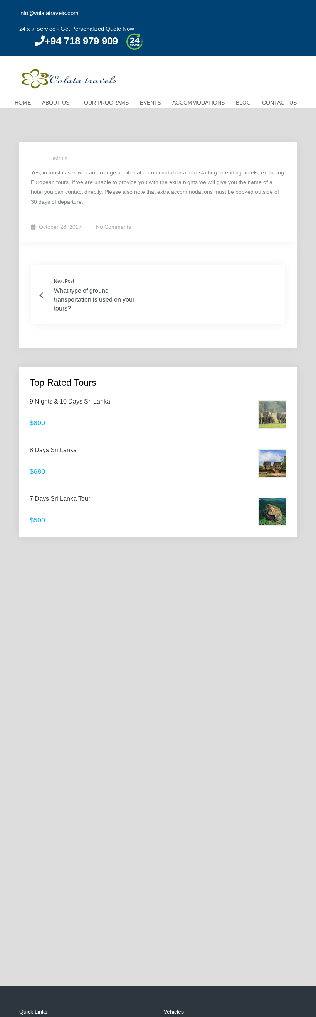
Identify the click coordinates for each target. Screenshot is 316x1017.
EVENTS (150, 103)
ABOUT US (55, 103)
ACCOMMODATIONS (198, 103)
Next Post (64, 281)
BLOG (243, 103)
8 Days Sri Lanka (53, 450)
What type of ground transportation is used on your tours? (94, 299)
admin (59, 158)
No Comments (112, 227)
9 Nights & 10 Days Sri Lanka (70, 401)
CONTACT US (279, 103)
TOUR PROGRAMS (105, 103)
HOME (23, 103)
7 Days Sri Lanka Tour (60, 498)
